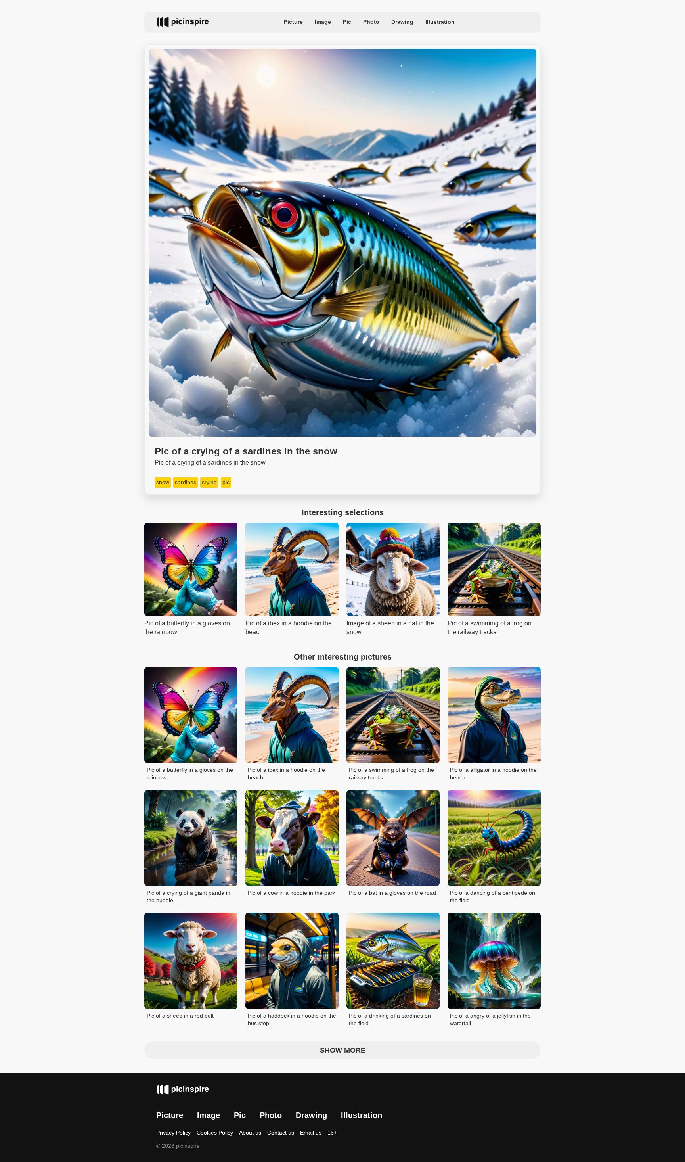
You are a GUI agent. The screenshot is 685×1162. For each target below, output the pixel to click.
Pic (347, 22)
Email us (310, 1132)
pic (226, 482)
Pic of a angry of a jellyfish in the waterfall (490, 1019)
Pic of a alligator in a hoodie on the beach (493, 774)
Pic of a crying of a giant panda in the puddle (188, 897)
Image (323, 22)
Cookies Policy (215, 1132)
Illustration (440, 22)
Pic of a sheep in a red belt (180, 1015)
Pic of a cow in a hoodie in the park (291, 893)
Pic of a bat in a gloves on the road (392, 893)
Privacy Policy (173, 1132)
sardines (185, 482)
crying (209, 482)
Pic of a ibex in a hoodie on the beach (286, 774)
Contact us (280, 1132)
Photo (371, 22)
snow (162, 482)
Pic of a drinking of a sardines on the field (390, 1019)
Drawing (402, 22)
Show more (342, 1050)
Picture (293, 22)
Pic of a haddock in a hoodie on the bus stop (292, 1019)
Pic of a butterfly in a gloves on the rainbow (190, 774)
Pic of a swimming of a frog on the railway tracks (391, 774)
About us (250, 1132)
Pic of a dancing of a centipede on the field (492, 897)
